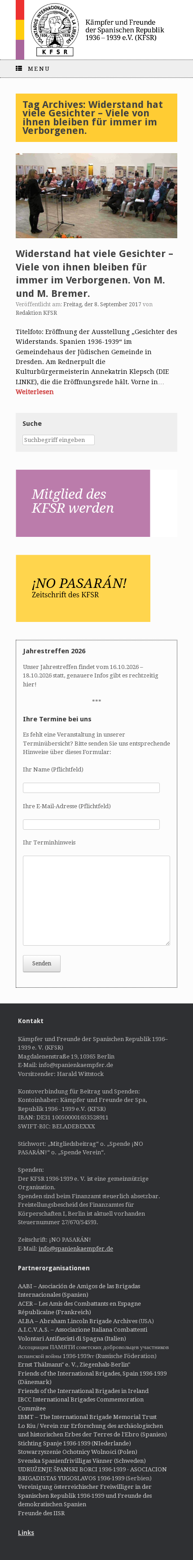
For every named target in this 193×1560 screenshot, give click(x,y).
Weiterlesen (35, 391)
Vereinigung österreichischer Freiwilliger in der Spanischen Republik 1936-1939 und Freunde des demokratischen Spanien (85, 1495)
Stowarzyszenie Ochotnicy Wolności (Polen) (77, 1452)
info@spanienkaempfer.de (76, 1248)
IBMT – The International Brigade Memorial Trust (87, 1417)
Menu (39, 68)
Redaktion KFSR (36, 313)
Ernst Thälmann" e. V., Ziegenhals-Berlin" (74, 1364)
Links (26, 1532)
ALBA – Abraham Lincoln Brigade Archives (77, 1321)
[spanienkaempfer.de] (96, 30)
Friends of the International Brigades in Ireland (83, 1391)
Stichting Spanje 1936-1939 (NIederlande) (74, 1443)
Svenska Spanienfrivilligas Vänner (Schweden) (82, 1460)
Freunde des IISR (41, 1513)
